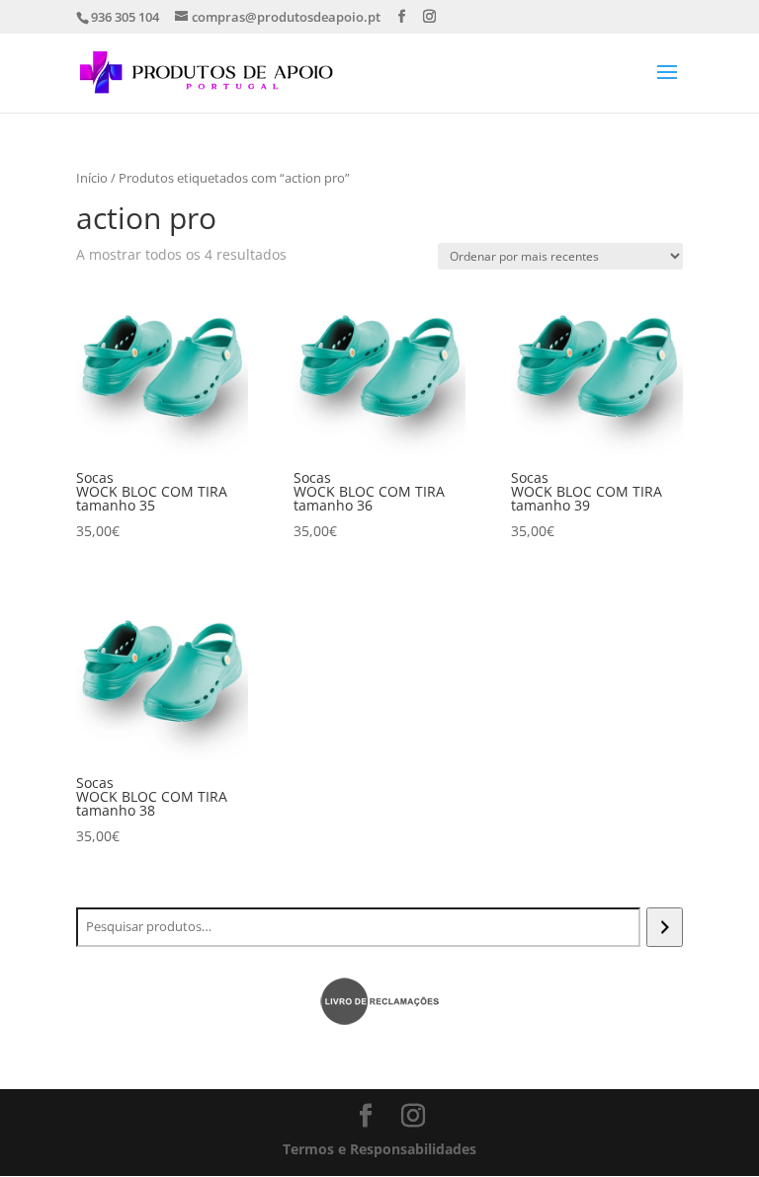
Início (92, 178)
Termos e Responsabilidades (379, 1148)
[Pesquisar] (664, 927)
